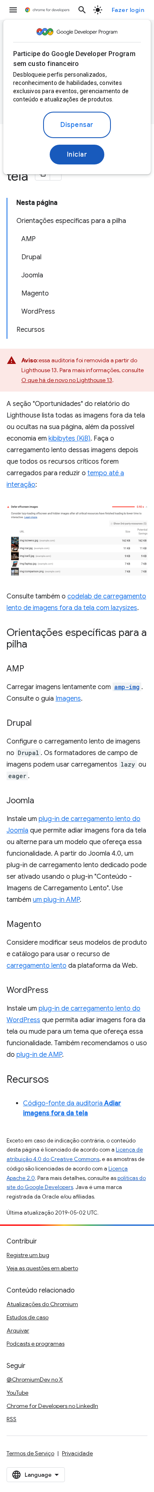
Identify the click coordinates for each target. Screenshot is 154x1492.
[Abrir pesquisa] (82, 10)
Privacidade (77, 1453)
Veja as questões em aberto (42, 1268)
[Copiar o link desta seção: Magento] (49, 924)
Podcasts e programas (35, 1343)
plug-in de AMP (39, 1055)
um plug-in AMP (56, 900)
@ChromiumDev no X (35, 1379)
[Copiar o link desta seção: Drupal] (40, 723)
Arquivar (18, 1330)
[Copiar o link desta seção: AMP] (32, 669)
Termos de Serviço (30, 1453)
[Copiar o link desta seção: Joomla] (42, 801)
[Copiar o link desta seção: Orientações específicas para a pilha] (35, 645)
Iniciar (77, 154)
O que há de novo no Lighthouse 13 (66, 380)
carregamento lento (37, 966)
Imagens (68, 698)
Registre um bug (28, 1255)
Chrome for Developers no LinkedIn (52, 1406)
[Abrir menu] (13, 10)
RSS (11, 1419)
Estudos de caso (27, 1317)
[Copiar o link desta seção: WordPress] (56, 990)
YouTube (17, 1392)
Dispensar (77, 125)
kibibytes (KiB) (69, 438)
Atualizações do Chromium (42, 1304)
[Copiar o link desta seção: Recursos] (57, 1080)
